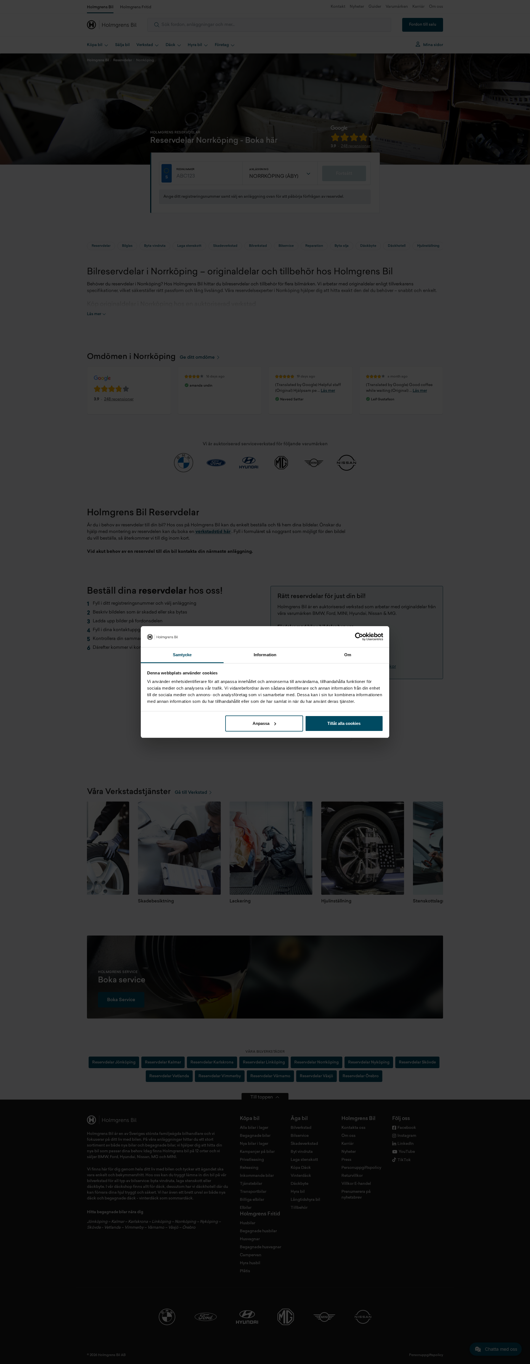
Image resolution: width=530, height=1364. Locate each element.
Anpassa (261, 723)
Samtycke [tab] (182, 654)
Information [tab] (265, 654)
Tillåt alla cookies (344, 723)
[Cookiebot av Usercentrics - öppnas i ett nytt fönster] (359, 637)
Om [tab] (347, 654)
